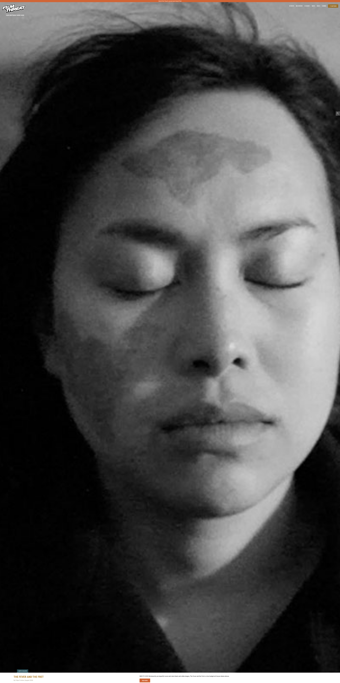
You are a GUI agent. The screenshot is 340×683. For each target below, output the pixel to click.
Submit (324, 6)
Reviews (291, 6)
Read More (145, 680)
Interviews (299, 6)
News (313, 6)
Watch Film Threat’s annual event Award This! (170, 1)
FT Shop (333, 6)
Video (318, 6)
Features (307, 6)
